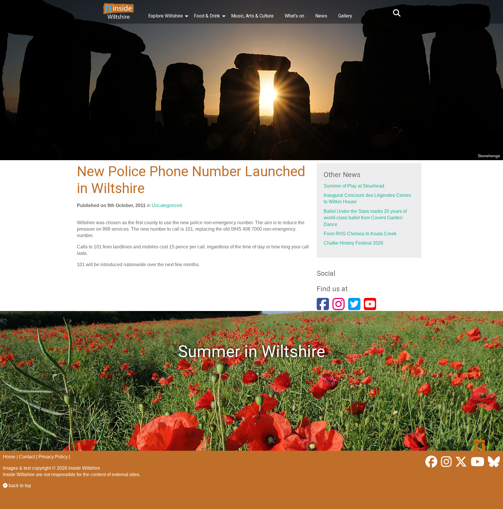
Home (9, 456)
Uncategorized (167, 205)
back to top (19, 485)
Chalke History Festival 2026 (353, 243)
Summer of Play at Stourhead (354, 185)
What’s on (294, 16)
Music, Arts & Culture (252, 16)
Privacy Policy (53, 456)
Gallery (345, 16)
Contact (27, 456)
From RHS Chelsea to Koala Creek (360, 233)
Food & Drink (207, 16)
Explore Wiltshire (165, 16)
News (321, 16)
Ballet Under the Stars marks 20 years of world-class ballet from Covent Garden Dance (365, 218)
